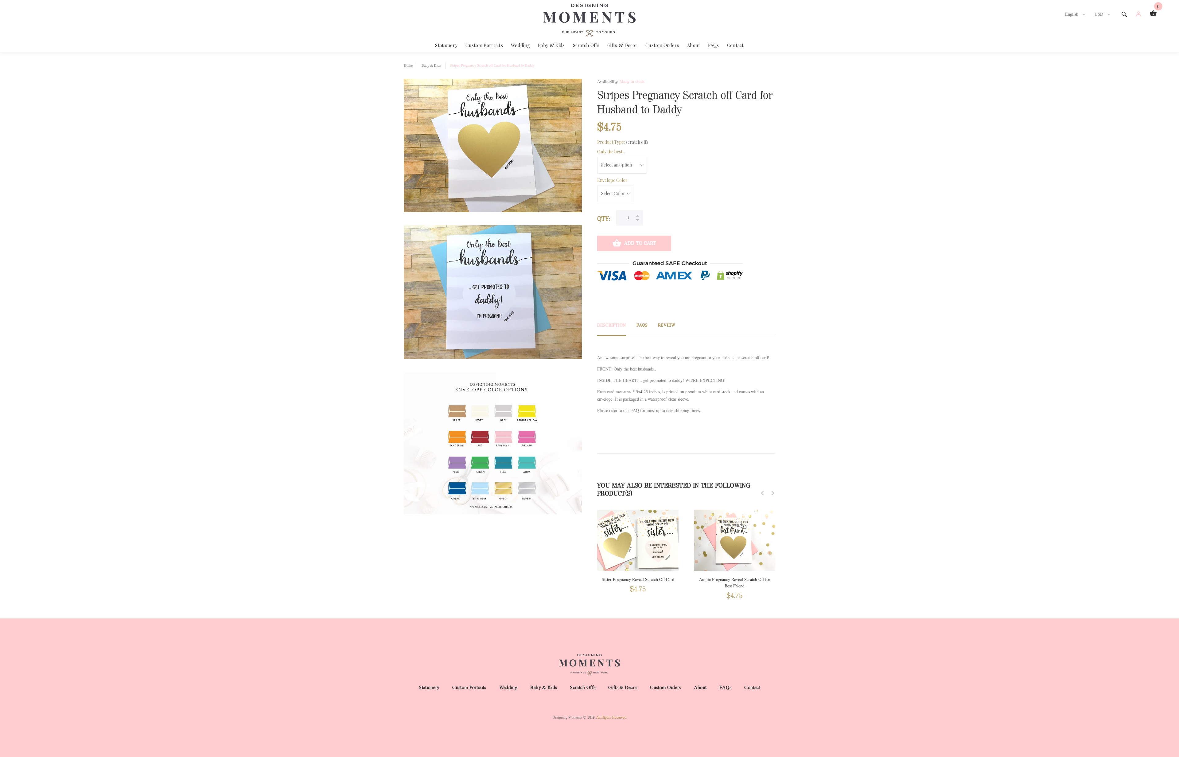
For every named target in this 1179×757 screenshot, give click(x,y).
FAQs (713, 45)
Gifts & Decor (622, 45)
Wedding (520, 45)
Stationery (446, 45)
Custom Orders (662, 45)
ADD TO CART (640, 243)
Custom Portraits (484, 45)
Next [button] (772, 493)
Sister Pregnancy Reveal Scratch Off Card (638, 579)
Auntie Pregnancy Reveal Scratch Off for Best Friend (734, 582)
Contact (735, 45)
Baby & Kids (551, 45)
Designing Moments (567, 717)
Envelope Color (612, 180)
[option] (638, 545)
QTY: (603, 218)
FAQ (634, 410)
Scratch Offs (586, 45)
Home (408, 65)
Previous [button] (762, 493)
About (693, 45)
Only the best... (611, 152)
